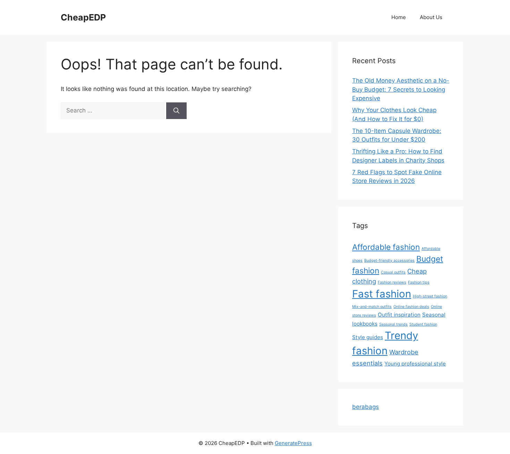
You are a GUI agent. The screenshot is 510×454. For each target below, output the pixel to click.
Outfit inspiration (399, 314)
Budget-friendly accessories (389, 260)
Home (398, 17)
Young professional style (415, 363)
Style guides (367, 337)
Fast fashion (381, 294)
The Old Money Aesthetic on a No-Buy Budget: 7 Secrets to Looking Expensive (400, 89)
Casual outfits (393, 272)
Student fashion (423, 324)
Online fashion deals (411, 306)
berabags (365, 406)
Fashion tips (419, 282)
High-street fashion (430, 296)
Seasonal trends (393, 324)
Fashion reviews (392, 282)
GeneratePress (293, 443)
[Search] (176, 110)
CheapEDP (83, 17)
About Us (431, 17)
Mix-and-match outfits (372, 306)
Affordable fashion (386, 247)
